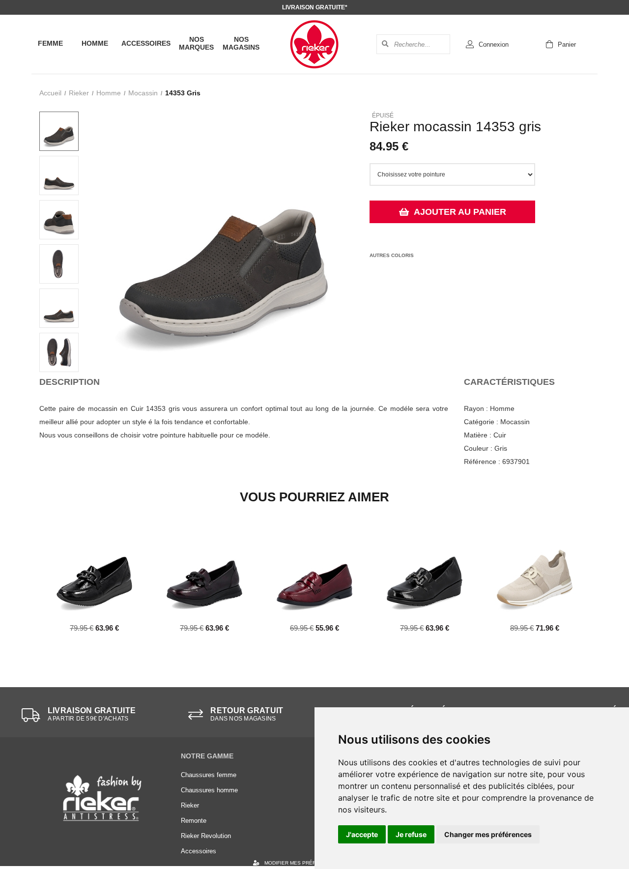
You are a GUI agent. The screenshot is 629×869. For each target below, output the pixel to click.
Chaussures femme (208, 775)
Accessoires (146, 43)
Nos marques (196, 43)
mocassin (143, 93)
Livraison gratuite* (314, 7)
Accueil (50, 93)
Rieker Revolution (206, 836)
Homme (95, 43)
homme (108, 93)
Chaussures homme (209, 790)
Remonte (193, 820)
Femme (50, 43)
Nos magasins (241, 43)
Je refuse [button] (411, 834)
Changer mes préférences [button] (488, 834)
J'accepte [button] (362, 834)
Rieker (79, 93)
